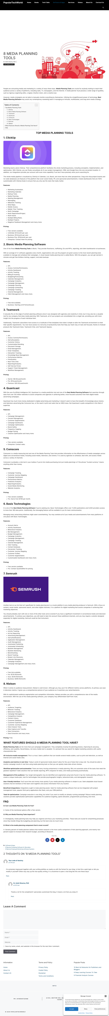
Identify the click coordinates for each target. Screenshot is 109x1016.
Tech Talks (46, 2)
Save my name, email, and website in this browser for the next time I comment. (32, 946)
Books (36, 2)
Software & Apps (59, 2)
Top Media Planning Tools (13, 107)
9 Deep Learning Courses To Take (85, 972)
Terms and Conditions (46, 976)
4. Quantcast (10, 115)
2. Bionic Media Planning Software (16, 111)
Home (29, 2)
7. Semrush (10, 121)
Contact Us (100, 2)
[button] (105, 996)
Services (71, 2)
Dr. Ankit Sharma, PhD (9, 61)
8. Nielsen (10, 123)
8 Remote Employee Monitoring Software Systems (19, 849)
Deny (85, 1009)
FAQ (6, 128)
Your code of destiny (16, 860)
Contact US (7, 973)
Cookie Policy (81, 1013)
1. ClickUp (10, 109)
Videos (80, 2)
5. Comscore (10, 117)
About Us (89, 2)
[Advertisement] (54, 23)
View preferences (99, 1009)
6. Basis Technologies (13, 119)
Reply (7, 876)
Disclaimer (42, 973)
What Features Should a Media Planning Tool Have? (21, 125)
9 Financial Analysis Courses (83, 975)
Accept (71, 1009)
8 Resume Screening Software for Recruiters (18, 847)
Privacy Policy (89, 1013)
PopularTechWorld (13, 2)
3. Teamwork (10, 113)
